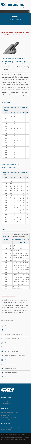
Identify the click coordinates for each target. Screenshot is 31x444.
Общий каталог (22, 28)
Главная (3, 28)
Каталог (8, 427)
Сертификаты (21, 427)
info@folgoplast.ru (8, 418)
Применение (14, 427)
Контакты (10, 429)
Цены (27, 427)
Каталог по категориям (11, 28)
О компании (4, 429)
